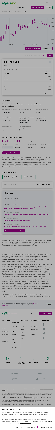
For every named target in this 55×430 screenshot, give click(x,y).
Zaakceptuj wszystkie (46, 427)
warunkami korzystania (46, 421)
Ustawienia (19, 427)
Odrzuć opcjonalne (31, 427)
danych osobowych (25, 423)
